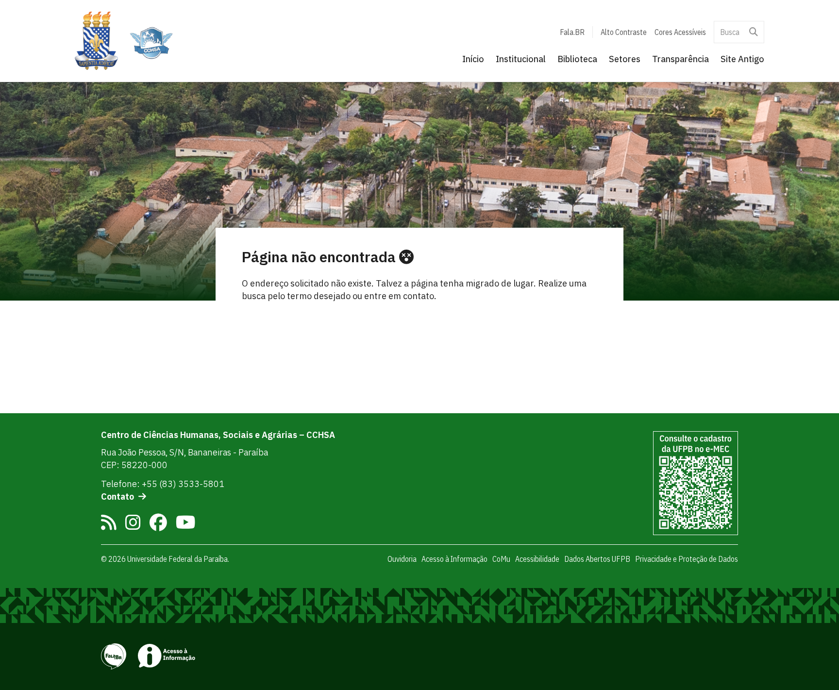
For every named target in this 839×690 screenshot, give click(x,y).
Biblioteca (577, 59)
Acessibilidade (537, 559)
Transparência (680, 59)
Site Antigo (742, 59)
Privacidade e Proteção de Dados (686, 559)
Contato (117, 496)
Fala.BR (572, 32)
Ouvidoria (402, 559)
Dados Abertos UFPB (597, 559)
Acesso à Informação (454, 559)
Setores (624, 59)
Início (473, 59)
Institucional (521, 59)
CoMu (501, 559)
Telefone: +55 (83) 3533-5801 (162, 483)
